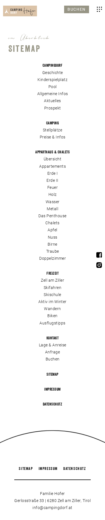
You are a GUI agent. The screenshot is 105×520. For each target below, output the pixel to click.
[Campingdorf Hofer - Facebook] (99, 256)
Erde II (52, 180)
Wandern (52, 308)
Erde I (52, 173)
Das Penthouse (52, 216)
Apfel (52, 230)
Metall (52, 209)
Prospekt (52, 108)
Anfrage (52, 352)
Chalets (52, 223)
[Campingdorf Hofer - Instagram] (99, 266)
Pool (52, 86)
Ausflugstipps (52, 323)
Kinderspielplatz (52, 79)
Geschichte (52, 72)
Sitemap (52, 374)
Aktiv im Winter (52, 301)
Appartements (52, 166)
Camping (52, 122)
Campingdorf (53, 65)
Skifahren (53, 287)
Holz (52, 194)
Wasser (53, 202)
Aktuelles (52, 100)
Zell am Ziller (52, 280)
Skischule (52, 294)
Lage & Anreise (52, 345)
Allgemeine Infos (52, 93)
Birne (52, 244)
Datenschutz (52, 404)
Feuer (52, 187)
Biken (52, 315)
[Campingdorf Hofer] (20, 11)
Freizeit (52, 273)
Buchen (76, 9)
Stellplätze (52, 130)
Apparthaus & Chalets (52, 151)
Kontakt (52, 337)
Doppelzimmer (52, 258)
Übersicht (53, 159)
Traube (52, 251)
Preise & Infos (53, 137)
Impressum (52, 389)
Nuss (52, 237)
